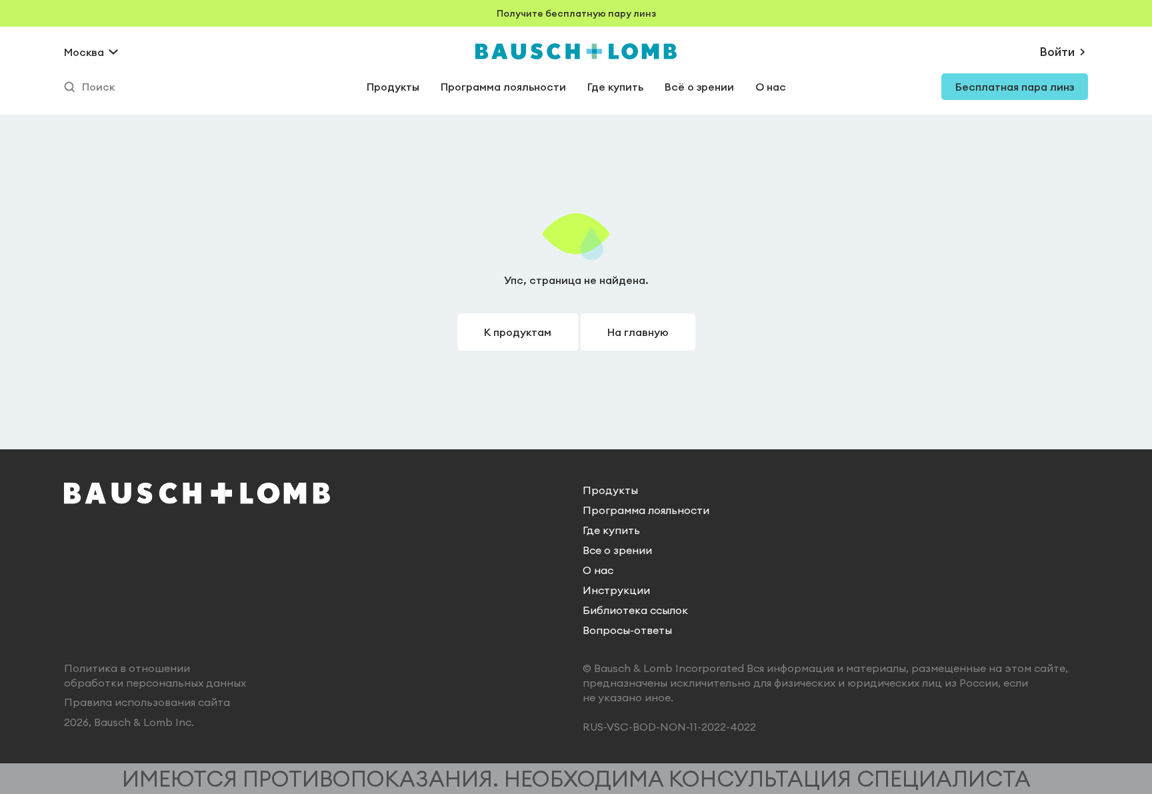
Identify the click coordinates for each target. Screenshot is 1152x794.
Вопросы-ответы (627, 630)
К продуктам (517, 332)
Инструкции (616, 590)
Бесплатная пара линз (1014, 86)
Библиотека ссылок (635, 610)
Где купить (615, 86)
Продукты (393, 86)
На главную (638, 332)
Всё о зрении (699, 86)
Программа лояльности (503, 86)
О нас (770, 86)
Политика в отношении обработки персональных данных (155, 675)
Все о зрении (617, 550)
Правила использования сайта (147, 702)
